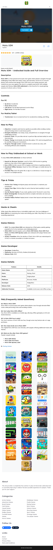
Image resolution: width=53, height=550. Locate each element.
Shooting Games (32, 510)
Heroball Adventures (26, 371)
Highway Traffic (42, 426)
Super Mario (26, 437)
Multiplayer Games (32, 500)
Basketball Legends (42, 415)
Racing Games (7, 346)
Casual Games (6, 508)
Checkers (42, 393)
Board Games (6, 504)
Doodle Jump (10, 393)
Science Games (31, 508)
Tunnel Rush (26, 459)
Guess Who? (26, 415)
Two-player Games (32, 516)
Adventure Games (7, 502)
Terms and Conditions (8, 543)
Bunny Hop (11, 415)
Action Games (6, 500)
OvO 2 (42, 382)
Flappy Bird (26, 404)
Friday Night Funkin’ (26, 393)
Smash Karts (42, 360)
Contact (4, 539)
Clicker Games (6, 510)
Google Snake (11, 360)
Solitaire (26, 382)
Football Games (7, 514)
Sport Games (31, 512)
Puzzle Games (31, 502)
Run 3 (26, 360)
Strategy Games (32, 514)
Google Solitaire (10, 426)
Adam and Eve (11, 459)
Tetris (26, 448)
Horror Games (6, 518)
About (4, 537)
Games (4, 516)
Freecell (42, 371)
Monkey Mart (42, 448)
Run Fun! (10, 371)
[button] (50, 7)
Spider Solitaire (42, 437)
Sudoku (42, 404)
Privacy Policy (6, 541)
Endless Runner (6, 512)
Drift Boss (26, 64)
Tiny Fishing (11, 404)
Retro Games (31, 506)
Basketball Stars (10, 382)
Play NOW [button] (25, 30)
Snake (10, 437)
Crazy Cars (42, 459)
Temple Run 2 (26, 470)
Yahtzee (11, 448)
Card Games (5, 506)
